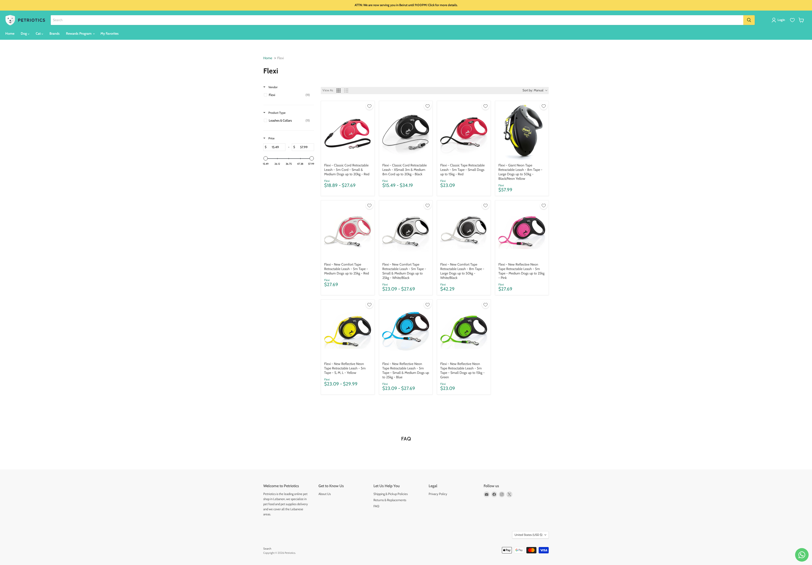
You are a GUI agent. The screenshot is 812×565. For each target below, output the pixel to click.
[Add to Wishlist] (369, 106)
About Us (324, 494)
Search (267, 548)
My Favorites (109, 34)
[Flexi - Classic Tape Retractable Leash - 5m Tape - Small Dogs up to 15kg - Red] (463, 132)
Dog (24, 34)
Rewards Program (79, 34)
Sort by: (533, 90)
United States (528, 535)
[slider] (265, 158)
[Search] (749, 20)
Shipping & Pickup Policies (390, 494)
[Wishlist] (792, 20)
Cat (38, 34)
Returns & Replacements (389, 500)
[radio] (338, 90)
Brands (54, 34)
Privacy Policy (438, 494)
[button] (779, 20)
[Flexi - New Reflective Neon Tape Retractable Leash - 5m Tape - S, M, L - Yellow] (347, 330)
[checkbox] (288, 95)
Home (9, 34)
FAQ (376, 506)
